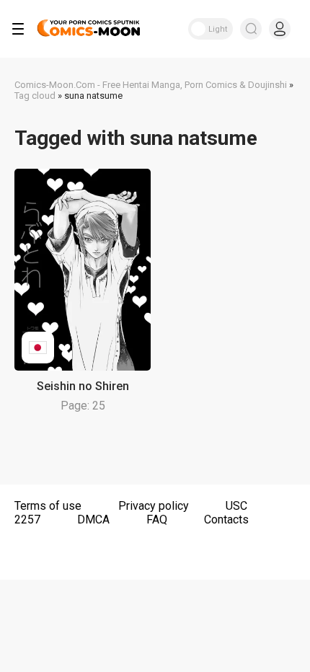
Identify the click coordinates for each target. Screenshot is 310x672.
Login (280, 29)
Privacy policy (153, 506)
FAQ (156, 519)
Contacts (226, 519)
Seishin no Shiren (83, 386)
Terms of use (47, 506)
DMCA (93, 519)
